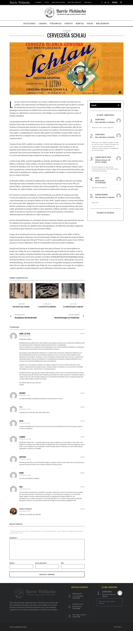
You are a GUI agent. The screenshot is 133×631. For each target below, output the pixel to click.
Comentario (13, 538)
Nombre (12, 563)
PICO (20, 407)
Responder (82, 333)
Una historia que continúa (21, 306)
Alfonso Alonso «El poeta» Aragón (102, 161)
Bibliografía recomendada (100, 182)
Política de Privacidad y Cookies (18, 627)
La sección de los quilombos (47, 306)
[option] (21, 295)
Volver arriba (117, 627)
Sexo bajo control (79, 615)
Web (62, 563)
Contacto (88, 2)
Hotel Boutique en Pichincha (66, 316)
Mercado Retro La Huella (105, 122)
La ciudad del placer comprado (73, 306)
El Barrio (38, 2)
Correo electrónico (41, 563)
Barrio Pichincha (25, 509)
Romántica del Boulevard (26, 316)
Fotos (47, 2)
